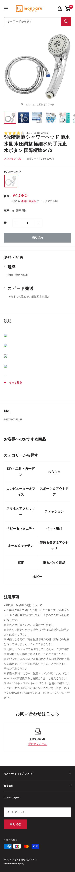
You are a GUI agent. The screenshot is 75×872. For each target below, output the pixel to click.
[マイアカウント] (60, 8)
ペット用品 (54, 528)
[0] (67, 8)
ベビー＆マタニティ (20, 528)
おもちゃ (54, 471)
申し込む (15, 824)
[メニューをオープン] (6, 8)
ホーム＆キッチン (21, 545)
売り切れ (37, 237)
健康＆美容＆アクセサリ (54, 545)
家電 (21, 562)
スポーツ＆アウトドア (54, 492)
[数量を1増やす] (38, 223)
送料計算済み (28, 201)
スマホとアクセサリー (20, 511)
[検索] (66, 21)
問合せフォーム (37, 743)
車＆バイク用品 (54, 562)
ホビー (37, 577)
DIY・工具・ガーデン (21, 471)
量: (5, 222)
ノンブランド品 (12, 158)
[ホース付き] (10, 181)
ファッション (54, 511)
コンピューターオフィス (20, 492)
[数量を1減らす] (17, 223)
